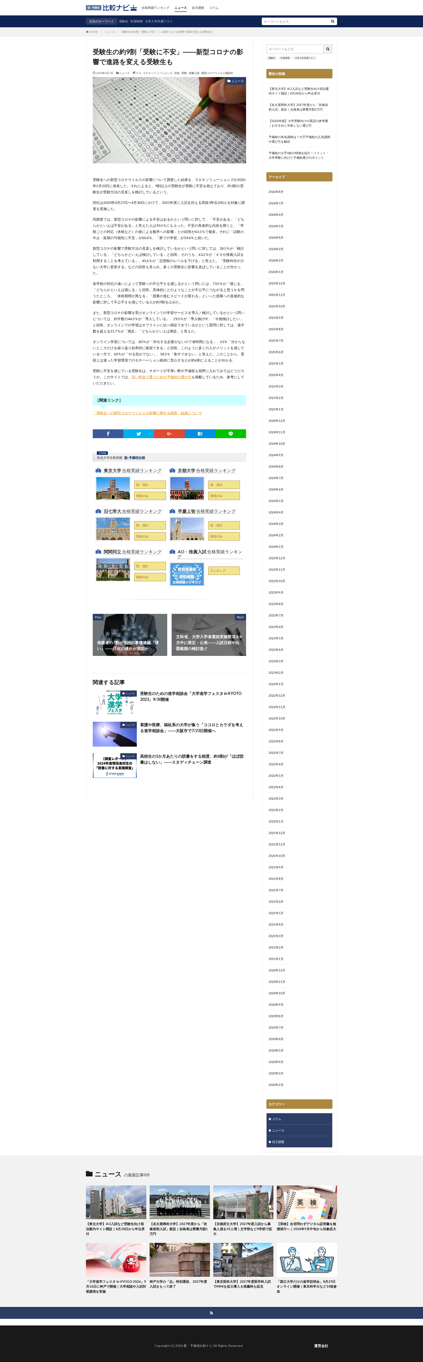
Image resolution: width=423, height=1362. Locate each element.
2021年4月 (276, 924)
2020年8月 (276, 1016)
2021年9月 (276, 867)
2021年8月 (276, 878)
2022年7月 (276, 753)
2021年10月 (277, 856)
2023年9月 (276, 592)
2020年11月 (277, 982)
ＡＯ (138, 73)
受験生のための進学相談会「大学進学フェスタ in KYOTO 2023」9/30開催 (191, 696)
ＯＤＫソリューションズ (157, 73)
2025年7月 (276, 340)
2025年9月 (276, 317)
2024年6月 (276, 489)
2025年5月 (276, 363)
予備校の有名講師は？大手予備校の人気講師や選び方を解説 (299, 139)
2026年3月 (276, 249)
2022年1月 (276, 821)
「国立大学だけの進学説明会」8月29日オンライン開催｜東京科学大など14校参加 (307, 1286)
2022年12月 (277, 695)
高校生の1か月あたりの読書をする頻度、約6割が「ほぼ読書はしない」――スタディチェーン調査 (192, 759)
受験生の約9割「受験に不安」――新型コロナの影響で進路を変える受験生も (167, 31)
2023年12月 (277, 558)
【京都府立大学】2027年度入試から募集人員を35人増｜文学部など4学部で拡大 (242, 1229)
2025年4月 (276, 375)
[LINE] (230, 433)
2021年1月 (276, 959)
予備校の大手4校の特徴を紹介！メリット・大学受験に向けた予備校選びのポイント (299, 155)
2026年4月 (276, 237)
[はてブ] (200, 433)
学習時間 (136, 21)
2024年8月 (276, 466)
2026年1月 (276, 272)
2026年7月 (276, 203)
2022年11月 (277, 707)
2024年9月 (276, 455)
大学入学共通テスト (159, 21)
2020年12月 (277, 970)
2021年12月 (277, 833)
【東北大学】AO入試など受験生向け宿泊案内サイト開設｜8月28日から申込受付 (299, 91)
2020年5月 (276, 1050)
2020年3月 (276, 1073)
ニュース (180, 7)
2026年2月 (276, 260)
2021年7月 (276, 890)
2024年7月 (276, 478)
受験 (184, 73)
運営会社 (321, 1346)
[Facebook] (108, 433)
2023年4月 (276, 649)
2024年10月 (277, 443)
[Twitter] (138, 433)
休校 (177, 73)
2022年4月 (276, 787)
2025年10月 (277, 306)
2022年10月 (277, 718)
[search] (332, 21)
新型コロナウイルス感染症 (217, 73)
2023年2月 (276, 672)
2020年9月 (276, 1004)
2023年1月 (276, 684)
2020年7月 (276, 1027)
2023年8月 (276, 604)
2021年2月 (276, 947)
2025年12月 (277, 283)
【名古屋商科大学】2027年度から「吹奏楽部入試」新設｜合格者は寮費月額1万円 (298, 107)
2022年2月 (276, 810)
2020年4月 (276, 1062)
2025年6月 (276, 352)
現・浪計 (142, 485)
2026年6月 (276, 214)
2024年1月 (276, 546)
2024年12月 (277, 421)
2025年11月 (277, 295)
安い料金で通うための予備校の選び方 (161, 377)
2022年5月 (276, 775)
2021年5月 (276, 913)
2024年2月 (276, 535)
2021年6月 (276, 901)
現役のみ (142, 496)
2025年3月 (276, 386)
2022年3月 (276, 798)
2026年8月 (276, 192)
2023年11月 (277, 569)
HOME (94, 31)
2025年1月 (276, 409)
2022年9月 (276, 730)
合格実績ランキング (155, 7)
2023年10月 (277, 581)
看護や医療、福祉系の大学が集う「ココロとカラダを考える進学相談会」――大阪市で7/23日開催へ (191, 727)
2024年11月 (277, 432)
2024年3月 (276, 524)
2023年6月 (276, 627)
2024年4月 (276, 512)
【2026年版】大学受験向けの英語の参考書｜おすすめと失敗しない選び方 (298, 123)
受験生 (123, 21)
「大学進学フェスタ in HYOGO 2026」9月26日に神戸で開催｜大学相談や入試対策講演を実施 (116, 1286)
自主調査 (198, 7)
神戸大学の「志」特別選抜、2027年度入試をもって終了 (178, 1283)
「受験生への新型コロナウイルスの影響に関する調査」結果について (147, 413)
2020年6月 (276, 1039)
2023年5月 (276, 638)
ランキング (218, 570)
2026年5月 (276, 226)
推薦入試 (194, 73)
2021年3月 (276, 936)
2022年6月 (276, 764)
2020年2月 (276, 1085)
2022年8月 (276, 741)
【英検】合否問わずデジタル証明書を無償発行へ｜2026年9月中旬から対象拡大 (306, 1226)
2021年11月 (277, 844)
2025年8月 (276, 329)
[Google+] (169, 433)
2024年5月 (276, 501)
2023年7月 (276, 615)
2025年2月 (276, 398)
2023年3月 (276, 661)
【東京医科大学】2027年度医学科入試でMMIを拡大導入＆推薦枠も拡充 (242, 1283)
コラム (214, 7)
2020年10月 (277, 993)
